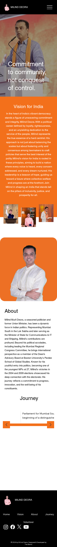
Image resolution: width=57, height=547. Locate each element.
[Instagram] (6, 527)
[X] (19, 527)
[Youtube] (26, 527)
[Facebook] (13, 527)
